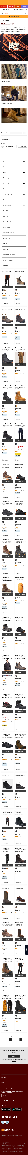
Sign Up (5, 1095)
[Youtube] (14, 1117)
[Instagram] (10, 1117)
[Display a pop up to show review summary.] (25, 296)
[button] (7, 287)
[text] (7, 296)
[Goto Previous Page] (7, 1039)
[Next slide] (26, 2)
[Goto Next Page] (20, 1039)
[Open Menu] (2, 13)
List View (23, 146)
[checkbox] (5, 303)
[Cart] (26, 13)
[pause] (4, 2)
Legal (2, 1082)
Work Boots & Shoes (16, 133)
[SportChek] (11, 6)
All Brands (6, 20)
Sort (8, 144)
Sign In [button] (14, 1056)
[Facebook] (3, 1117)
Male (24, 133)
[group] (7, 298)
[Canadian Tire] (4, 6)
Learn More (4, 1105)
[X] (6, 1117)
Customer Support (6, 1066)
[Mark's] (17, 6)
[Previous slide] (2, 2)
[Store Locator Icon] (1, 10)
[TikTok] (17, 1117)
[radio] (3, 290)
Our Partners (4, 1072)
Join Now (14, 1061)
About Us (3, 1077)
